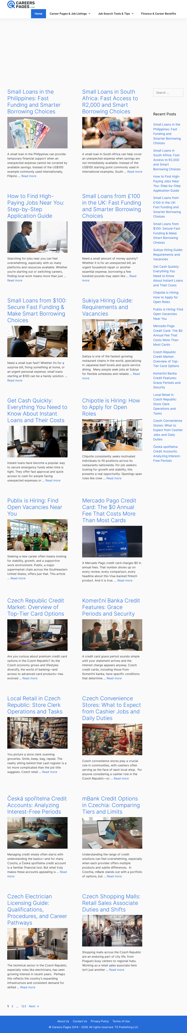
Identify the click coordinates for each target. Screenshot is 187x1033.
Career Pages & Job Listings (68, 13)
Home (38, 13)
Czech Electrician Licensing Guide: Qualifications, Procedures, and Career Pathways (37, 909)
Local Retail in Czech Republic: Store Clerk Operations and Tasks (34, 705)
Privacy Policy (100, 1021)
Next (34, 1006)
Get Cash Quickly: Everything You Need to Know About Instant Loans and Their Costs (37, 410)
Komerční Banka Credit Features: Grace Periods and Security (111, 607)
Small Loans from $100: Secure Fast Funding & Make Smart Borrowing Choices (37, 310)
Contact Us (80, 1021)
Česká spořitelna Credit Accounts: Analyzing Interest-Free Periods (37, 805)
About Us (63, 1021)
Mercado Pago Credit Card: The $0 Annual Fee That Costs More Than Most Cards (109, 510)
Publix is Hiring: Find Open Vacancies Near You (34, 507)
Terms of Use (121, 1021)
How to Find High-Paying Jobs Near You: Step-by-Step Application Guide (35, 206)
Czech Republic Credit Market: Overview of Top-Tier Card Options (35, 607)
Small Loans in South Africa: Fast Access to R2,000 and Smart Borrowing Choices (110, 101)
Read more (28, 176)
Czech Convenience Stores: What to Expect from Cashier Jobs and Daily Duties (111, 708)
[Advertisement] (93, 49)
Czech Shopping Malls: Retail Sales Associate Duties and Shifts (111, 903)
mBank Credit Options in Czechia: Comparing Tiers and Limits (111, 805)
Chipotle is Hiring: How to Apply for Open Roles (111, 407)
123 (24, 1006)
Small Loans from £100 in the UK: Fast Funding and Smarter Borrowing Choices (111, 206)
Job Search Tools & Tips (114, 13)
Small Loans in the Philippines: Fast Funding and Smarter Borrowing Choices (34, 101)
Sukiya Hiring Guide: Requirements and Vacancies (107, 307)
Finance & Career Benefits (158, 13)
